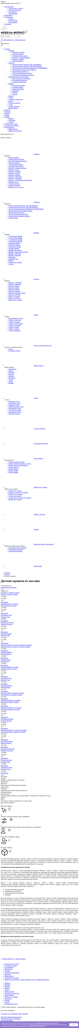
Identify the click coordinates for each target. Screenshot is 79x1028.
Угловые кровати (14, 184)
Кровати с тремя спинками (21, 57)
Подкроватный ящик (19, 82)
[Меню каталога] (1, 29)
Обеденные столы (14, 403)
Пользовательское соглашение (11, 1019)
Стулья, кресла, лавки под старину (19, 498)
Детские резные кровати (16, 462)
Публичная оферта (7, 1020)
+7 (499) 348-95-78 (7, 40)
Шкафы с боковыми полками (18, 252)
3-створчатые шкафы (15, 240)
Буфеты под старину (15, 262)
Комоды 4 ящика (13, 289)
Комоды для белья (14, 295)
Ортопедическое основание (21, 78)
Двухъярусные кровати (19, 56)
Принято (73, 1024)
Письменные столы (11, 124)
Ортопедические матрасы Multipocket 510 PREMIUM (29, 68)
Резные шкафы (13, 472)
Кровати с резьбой (18, 52)
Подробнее (4, 602)
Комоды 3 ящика (13, 288)
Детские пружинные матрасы (22, 73)
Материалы (8, 15)
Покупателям (9, 6)
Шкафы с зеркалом (14, 253)
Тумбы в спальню (14, 322)
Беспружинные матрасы (20, 71)
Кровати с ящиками (14, 178)
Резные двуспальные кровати (18, 465)
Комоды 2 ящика (13, 286)
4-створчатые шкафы (15, 241)
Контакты (8, 24)
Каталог (7, 49)
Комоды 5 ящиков (14, 291)
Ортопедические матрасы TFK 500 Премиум (27, 66)
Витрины (11, 372)
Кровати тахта (13, 182)
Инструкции (12, 12)
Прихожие (15, 91)
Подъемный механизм (19, 80)
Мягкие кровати (17, 61)
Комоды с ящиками (14, 284)
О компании (9, 17)
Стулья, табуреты (14, 106)
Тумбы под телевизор (15, 323)
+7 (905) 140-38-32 (19, 40)
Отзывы (11, 19)
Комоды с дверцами (15, 282)
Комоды (11, 96)
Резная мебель (9, 127)
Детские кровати (17, 54)
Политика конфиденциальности (11, 1017)
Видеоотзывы (13, 20)
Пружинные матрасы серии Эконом (24, 70)
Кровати (11, 50)
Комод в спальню (14, 296)
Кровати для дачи (14, 185)
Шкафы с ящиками (14, 255)
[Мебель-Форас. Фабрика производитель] (39, 32)
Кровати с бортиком (15, 177)
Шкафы (10, 84)
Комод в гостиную (14, 298)
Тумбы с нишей (13, 327)
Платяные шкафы (14, 245)
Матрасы (11, 63)
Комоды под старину (15, 300)
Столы (10, 104)
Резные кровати (13, 469)
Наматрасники (13, 218)
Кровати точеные (14, 173)
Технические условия (15, 8)
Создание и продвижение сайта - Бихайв (14, 1014)
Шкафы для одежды (15, 250)
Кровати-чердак (13, 170)
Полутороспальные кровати (17, 161)
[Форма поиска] (5, 28)
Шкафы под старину (15, 499)
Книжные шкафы (18, 89)
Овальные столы (13, 405)
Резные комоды (13, 467)
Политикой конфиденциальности (39, 1024)
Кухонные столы (13, 401)
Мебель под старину (15, 131)
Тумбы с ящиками (14, 330)
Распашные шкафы (18, 85)
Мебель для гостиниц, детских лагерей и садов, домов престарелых (27, 979)
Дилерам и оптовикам (12, 972)
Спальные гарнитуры (15, 99)
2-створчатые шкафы (15, 238)
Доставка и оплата (14, 10)
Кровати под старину (15, 494)
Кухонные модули (14, 103)
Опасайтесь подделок (12, 978)
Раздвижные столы (14, 408)
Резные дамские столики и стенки (19, 463)
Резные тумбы (13, 470)
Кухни (10, 101)
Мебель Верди (13, 108)
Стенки (14, 94)
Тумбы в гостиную (14, 320)
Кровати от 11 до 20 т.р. (16, 187)
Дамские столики (14, 413)
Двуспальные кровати (15, 164)
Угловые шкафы (17, 87)
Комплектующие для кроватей (18, 77)
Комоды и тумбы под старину (18, 492)
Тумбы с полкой (13, 329)
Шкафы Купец (13, 259)
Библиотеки (12, 369)
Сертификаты (13, 13)
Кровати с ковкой (18, 59)
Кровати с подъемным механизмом (20, 180)
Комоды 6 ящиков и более (17, 293)
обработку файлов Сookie (45, 1023)
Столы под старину (14, 410)
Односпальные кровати (16, 159)
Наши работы (12, 22)
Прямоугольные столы (15, 406)
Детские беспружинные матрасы (23, 75)
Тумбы (10, 98)
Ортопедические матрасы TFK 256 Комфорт (27, 64)
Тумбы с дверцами (14, 325)
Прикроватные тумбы (15, 318)
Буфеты (14, 92)
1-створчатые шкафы (15, 236)
